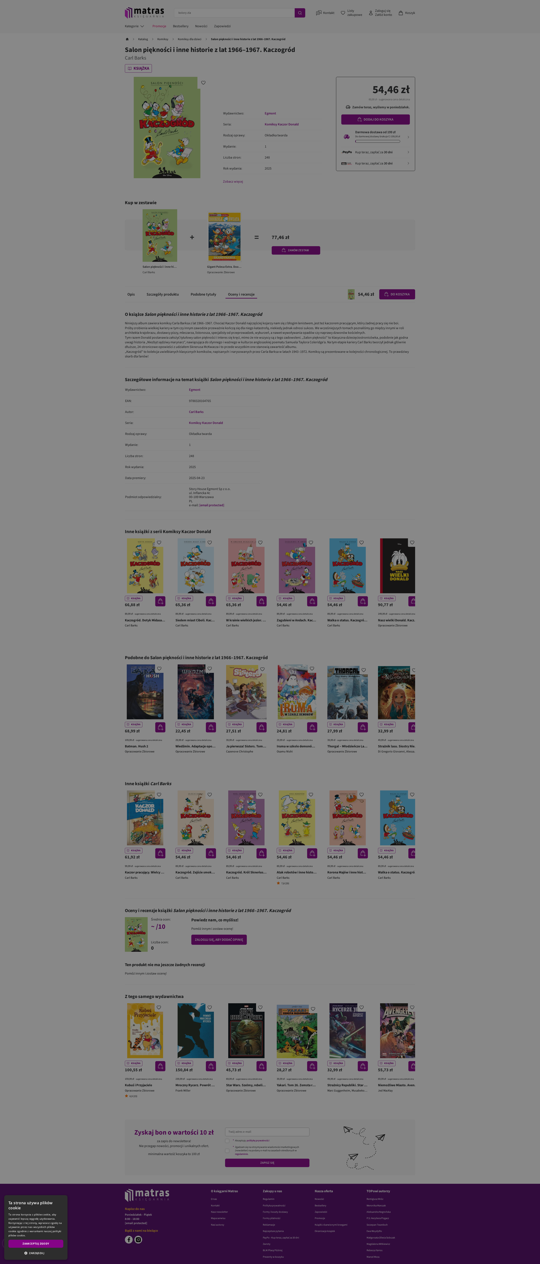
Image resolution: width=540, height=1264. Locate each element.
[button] (35, 1253)
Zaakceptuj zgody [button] (36, 1243)
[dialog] (36, 1227)
